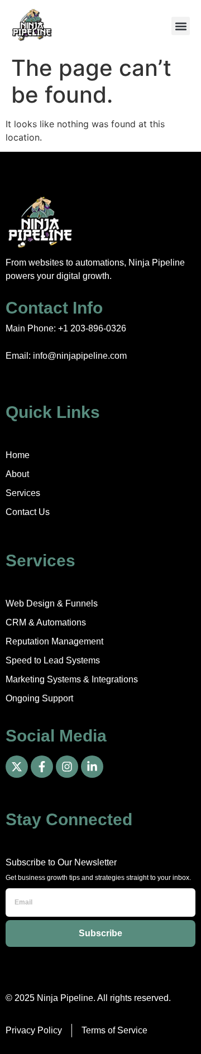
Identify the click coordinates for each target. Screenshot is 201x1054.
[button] (180, 26)
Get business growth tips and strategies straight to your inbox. (98, 878)
